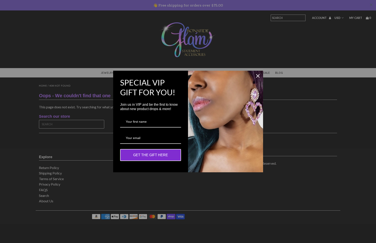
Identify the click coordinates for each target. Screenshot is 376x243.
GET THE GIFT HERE (150, 155)
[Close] (258, 76)
